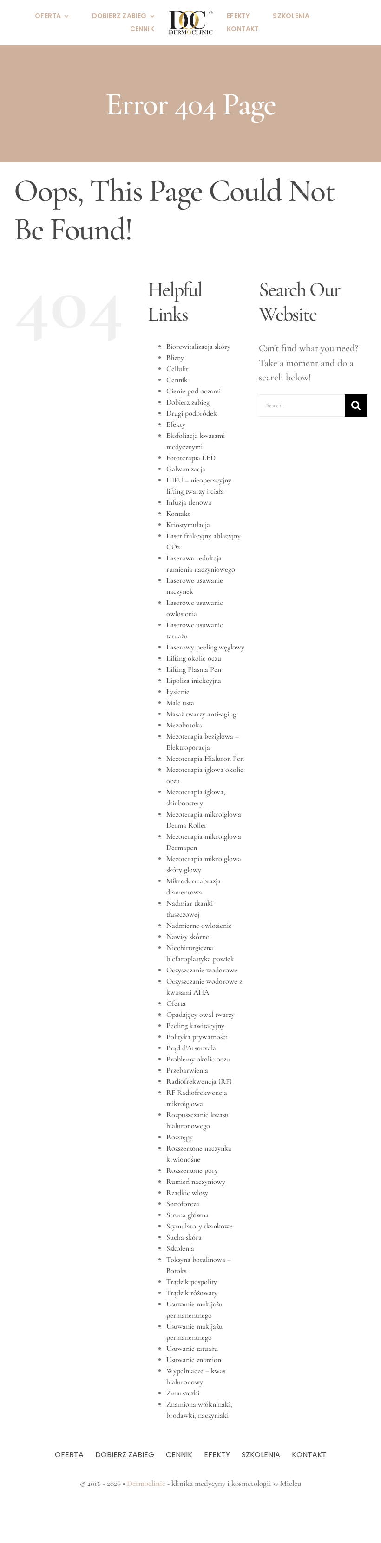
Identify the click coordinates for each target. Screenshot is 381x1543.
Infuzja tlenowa (188, 502)
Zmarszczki (182, 1393)
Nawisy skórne (187, 936)
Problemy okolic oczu (198, 1059)
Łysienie (178, 691)
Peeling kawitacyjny (195, 1025)
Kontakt (178, 513)
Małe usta (180, 702)
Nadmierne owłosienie (199, 925)
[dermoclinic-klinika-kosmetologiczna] (190, 14)
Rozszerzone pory (192, 1170)
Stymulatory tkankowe (199, 1226)
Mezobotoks (184, 725)
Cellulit (177, 368)
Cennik (177, 380)
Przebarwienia (187, 1070)
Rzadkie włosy (187, 1192)
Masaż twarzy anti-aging (201, 714)
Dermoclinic (146, 1483)
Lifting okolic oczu (193, 658)
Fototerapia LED (191, 458)
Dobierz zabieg (188, 402)
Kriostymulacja (188, 524)
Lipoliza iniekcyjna (193, 680)
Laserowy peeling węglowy (205, 647)
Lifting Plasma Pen (193, 669)
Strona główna (187, 1215)
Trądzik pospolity (191, 1281)
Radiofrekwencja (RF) (199, 1081)
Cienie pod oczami (193, 391)
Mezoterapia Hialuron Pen (205, 758)
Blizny (175, 357)
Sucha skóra (184, 1237)
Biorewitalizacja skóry (198, 346)
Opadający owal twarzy (200, 1014)
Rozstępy (179, 1137)
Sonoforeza (182, 1204)
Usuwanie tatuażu (192, 1348)
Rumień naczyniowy (195, 1181)
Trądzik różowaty (191, 1293)
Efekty (175, 424)
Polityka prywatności (197, 1037)
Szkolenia (180, 1248)
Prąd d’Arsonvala (191, 1048)
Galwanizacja (185, 469)
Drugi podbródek (191, 413)
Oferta (176, 1003)
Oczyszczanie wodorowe (201, 970)
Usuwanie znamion (193, 1359)
